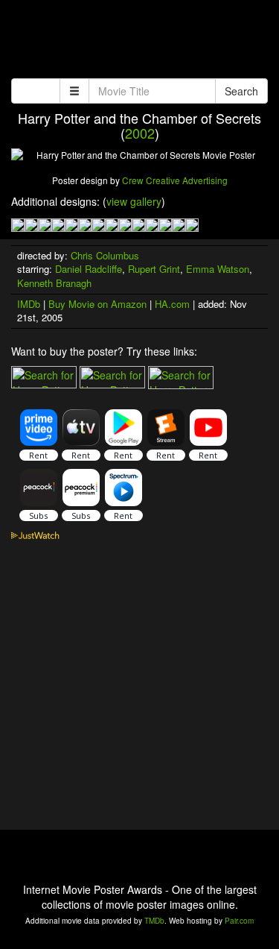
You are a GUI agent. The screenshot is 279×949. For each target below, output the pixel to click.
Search (241, 90)
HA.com (172, 304)
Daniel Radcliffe (88, 269)
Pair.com (239, 920)
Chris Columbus (105, 255)
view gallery (133, 201)
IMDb (28, 304)
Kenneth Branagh (54, 283)
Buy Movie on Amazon (97, 304)
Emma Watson (217, 269)
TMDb (154, 920)
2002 (140, 132)
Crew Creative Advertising (175, 180)
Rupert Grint (154, 269)
